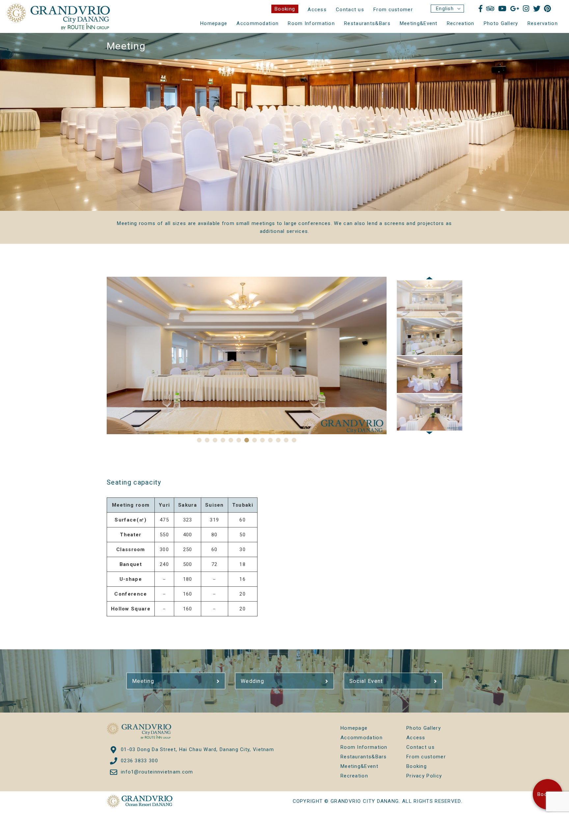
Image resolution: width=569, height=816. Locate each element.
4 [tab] (223, 440)
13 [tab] (294, 440)
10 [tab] (270, 440)
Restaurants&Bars (367, 23)
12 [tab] (286, 440)
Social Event (366, 681)
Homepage (213, 23)
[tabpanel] (247, 355)
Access (317, 10)
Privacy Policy (424, 776)
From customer (393, 10)
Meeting (143, 681)
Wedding (252, 681)
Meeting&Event (419, 23)
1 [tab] (199, 440)
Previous (429, 278)
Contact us (350, 10)
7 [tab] (246, 440)
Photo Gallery (501, 23)
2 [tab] (207, 440)
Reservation (543, 23)
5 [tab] (231, 440)
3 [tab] (215, 440)
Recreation (460, 23)
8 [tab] (254, 440)
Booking (285, 9)
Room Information (311, 23)
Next (429, 433)
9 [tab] (262, 440)
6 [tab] (238, 440)
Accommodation (257, 23)
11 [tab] (278, 440)
